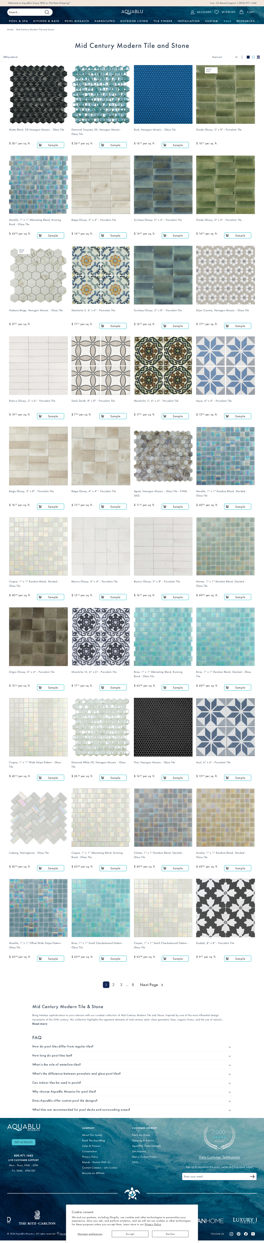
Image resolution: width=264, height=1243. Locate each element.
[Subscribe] (252, 1177)
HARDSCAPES (105, 21)
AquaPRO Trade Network (146, 1145)
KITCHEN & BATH (46, 21)
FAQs (135, 1162)
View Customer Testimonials (219, 1157)
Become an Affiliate (93, 1173)
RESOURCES (246, 21)
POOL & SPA (18, 21)
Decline (170, 1234)
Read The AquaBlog (93, 1140)
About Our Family (92, 1135)
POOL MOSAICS (77, 21)
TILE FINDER (163, 21)
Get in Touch (24, 1142)
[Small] (253, 57)
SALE (227, 21)
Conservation (89, 1151)
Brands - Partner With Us (96, 1162)
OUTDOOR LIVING (134, 21)
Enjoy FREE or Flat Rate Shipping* (52, 3)
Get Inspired (139, 1151)
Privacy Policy (153, 1224)
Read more (39, 1023)
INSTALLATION (189, 21)
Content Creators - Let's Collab (99, 1167)
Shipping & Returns (143, 1140)
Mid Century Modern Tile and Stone (35, 29)
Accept (130, 1234)
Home (10, 29)
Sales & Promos (91, 1145)
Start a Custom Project (144, 1156)
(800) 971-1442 (247, 3)
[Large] (248, 57)
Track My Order (141, 1135)
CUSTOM (211, 21)
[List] (258, 57)
